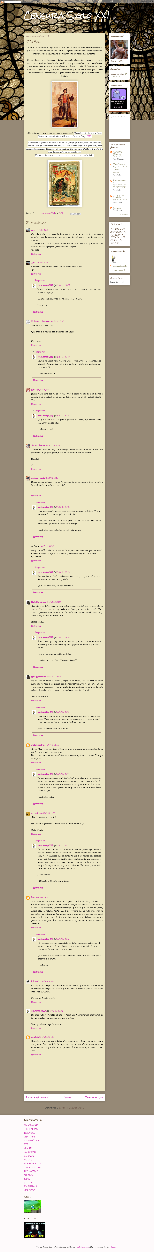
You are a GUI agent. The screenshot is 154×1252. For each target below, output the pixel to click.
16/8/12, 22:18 (62, 637)
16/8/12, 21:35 (47, 546)
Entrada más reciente (38, 1097)
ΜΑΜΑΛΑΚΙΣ (31, 1125)
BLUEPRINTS (30, 1186)
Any (33, 230)
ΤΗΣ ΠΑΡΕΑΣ (31, 1129)
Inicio (68, 1097)
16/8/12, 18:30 (57, 321)
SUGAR (27, 1159)
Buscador (117, 208)
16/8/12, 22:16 (63, 507)
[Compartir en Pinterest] (80, 214)
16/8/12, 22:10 (63, 356)
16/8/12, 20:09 (52, 445)
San (33, 389)
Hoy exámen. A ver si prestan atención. (120, 169)
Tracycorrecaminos (120, 181)
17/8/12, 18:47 (62, 939)
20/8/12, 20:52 (46, 1037)
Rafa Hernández (38, 602)
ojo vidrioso (37, 813)
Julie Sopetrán (38, 745)
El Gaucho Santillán (40, 321)
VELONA (28, 1148)
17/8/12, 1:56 (49, 813)
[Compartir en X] (76, 214)
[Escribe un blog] (74, 214)
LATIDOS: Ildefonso (118, 153)
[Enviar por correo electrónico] (71, 214)
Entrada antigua (94, 1097)
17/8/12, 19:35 (56, 1010)
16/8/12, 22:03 (54, 602)
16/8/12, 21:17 (51, 478)
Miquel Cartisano (120, 164)
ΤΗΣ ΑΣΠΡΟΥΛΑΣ (33, 1167)
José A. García (38, 445)
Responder (36, 254)
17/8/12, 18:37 (62, 845)
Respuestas (40, 280)
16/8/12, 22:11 (62, 415)
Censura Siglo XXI (67, 15)
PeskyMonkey (82, 1247)
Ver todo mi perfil (117, 269)
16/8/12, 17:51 (42, 262)
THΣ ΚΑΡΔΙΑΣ (31, 1171)
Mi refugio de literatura (118, 196)
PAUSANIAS (30, 1152)
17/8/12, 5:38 (42, 897)
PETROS (28, 1182)
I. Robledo (35, 981)
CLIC (89, 136)
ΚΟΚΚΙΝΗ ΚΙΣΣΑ (32, 1163)
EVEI (26, 1144)
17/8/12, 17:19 (47, 981)
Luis (33, 897)
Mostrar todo (124, 214)
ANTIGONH (29, 1175)
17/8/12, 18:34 (62, 774)
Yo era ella (117, 156)
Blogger (113, 1247)
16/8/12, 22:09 (63, 285)
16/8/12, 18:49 (42, 389)
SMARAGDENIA (31, 1140)
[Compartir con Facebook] (78, 214)
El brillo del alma (120, 199)
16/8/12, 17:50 (42, 230)
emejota (35, 1037)
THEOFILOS (29, 1132)
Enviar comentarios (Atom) (71, 1107)
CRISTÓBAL (29, 1136)
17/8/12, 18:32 (62, 712)
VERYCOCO (29, 1190)
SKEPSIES (29, 1155)
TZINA (27, 1178)
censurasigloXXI (45, 285)
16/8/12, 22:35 (54, 676)
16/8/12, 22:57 (52, 745)
